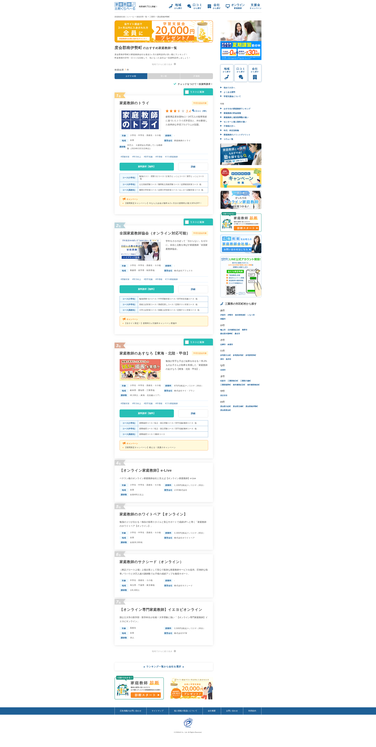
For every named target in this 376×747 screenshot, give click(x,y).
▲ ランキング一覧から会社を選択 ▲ (163, 666)
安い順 (164, 76)
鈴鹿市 (230, 344)
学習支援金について (232, 96)
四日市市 (223, 395)
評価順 (196, 76)
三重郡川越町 (245, 381)
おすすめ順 (131, 76)
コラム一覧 (228, 139)
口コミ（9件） (201, 111)
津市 (222, 359)
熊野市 (244, 330)
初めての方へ (229, 88)
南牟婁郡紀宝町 (239, 385)
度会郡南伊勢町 (252, 406)
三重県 (152, 17)
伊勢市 (230, 315)
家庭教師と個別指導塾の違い (236, 117)
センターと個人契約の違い (235, 122)
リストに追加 (197, 92)
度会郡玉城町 (238, 406)
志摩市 (223, 344)
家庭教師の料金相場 (232, 113)
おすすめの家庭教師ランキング (236, 109)
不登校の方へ (229, 126)
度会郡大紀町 (225, 406)
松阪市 (223, 381)
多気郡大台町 (225, 355)
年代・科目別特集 (231, 130)
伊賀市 (223, 315)
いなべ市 (251, 315)
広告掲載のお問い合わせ (130, 711)
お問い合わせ (232, 711)
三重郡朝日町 (233, 381)
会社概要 (212, 711)
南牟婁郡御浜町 (253, 385)
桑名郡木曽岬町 (226, 334)
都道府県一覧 (141, 17)
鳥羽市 (228, 359)
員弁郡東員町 (240, 315)
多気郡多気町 (238, 355)
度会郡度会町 (225, 410)
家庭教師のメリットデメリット (236, 135)
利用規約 (252, 711)
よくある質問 (229, 92)
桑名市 (237, 334)
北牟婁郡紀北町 (234, 330)
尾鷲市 (223, 319)
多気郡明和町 (251, 355)
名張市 (223, 370)
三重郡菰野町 (225, 385)
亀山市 (223, 330)
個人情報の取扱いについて (185, 711)
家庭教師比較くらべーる (124, 17)
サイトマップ (157, 711)
